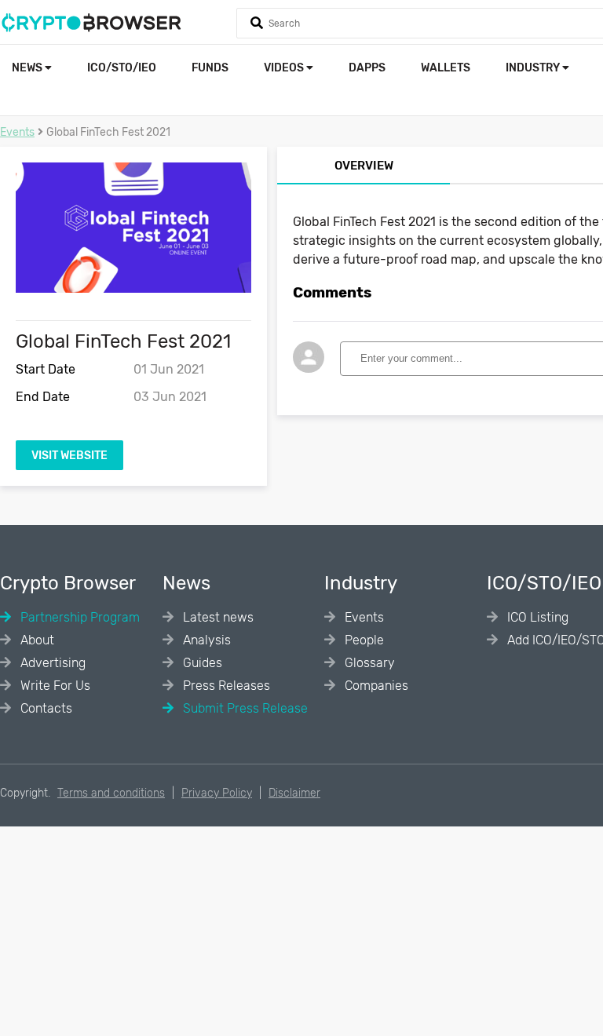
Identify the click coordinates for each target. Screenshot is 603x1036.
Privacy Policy (216, 793)
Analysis (205, 640)
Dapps (367, 68)
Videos (285, 68)
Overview (363, 166)
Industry (534, 68)
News (28, 68)
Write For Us (53, 685)
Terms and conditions (111, 793)
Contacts (44, 708)
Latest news (217, 617)
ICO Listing (536, 617)
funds (210, 68)
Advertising (51, 662)
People (363, 640)
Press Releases (225, 685)
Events (17, 132)
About (35, 640)
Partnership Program (78, 617)
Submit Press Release (244, 708)
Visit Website (69, 455)
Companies (375, 685)
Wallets (445, 68)
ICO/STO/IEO (121, 68)
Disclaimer (294, 793)
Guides (201, 662)
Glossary (368, 662)
